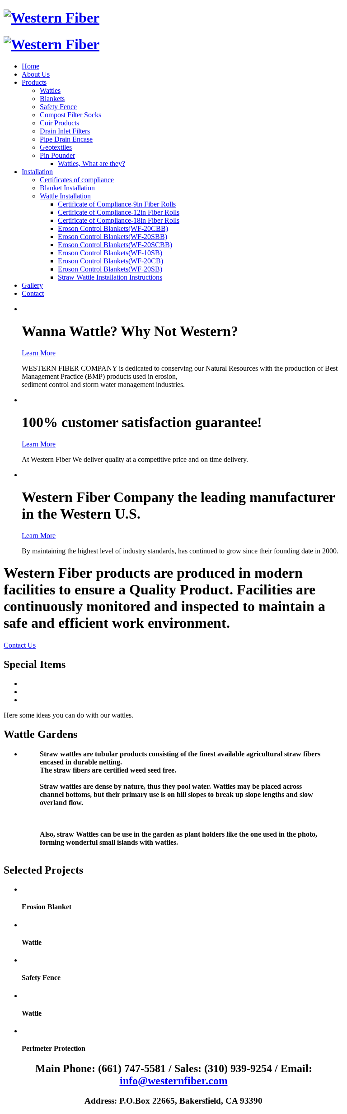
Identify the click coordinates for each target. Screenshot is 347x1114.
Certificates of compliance (77, 180)
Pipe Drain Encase (66, 139)
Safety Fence (58, 106)
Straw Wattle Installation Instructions (110, 277)
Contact (33, 293)
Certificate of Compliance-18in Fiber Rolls (118, 220)
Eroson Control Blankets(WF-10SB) (110, 253)
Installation (37, 171)
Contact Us (20, 645)
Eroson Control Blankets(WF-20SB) (110, 269)
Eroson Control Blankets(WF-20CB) (110, 261)
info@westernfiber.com (174, 1080)
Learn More (39, 353)
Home (30, 66)
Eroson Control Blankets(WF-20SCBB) (115, 245)
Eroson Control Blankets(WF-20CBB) (113, 228)
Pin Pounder (57, 155)
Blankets (52, 98)
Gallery (32, 285)
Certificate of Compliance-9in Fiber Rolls (117, 204)
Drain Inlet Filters (65, 131)
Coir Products (59, 123)
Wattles (50, 90)
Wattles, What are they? (91, 163)
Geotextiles (56, 147)
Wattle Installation (65, 196)
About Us (36, 74)
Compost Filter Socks (70, 115)
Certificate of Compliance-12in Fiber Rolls (118, 212)
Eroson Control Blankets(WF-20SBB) (112, 236)
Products (34, 82)
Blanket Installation (67, 188)
